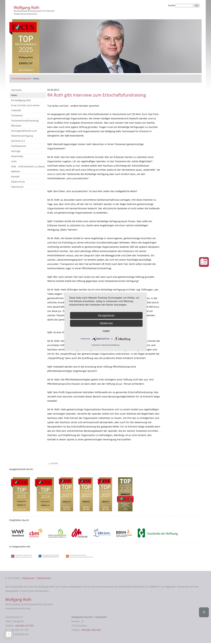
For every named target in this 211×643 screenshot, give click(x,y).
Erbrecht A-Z (18, 140)
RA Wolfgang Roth (21, 100)
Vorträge (15, 151)
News (14, 95)
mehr (106, 331)
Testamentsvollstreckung (25, 120)
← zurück (52, 463)
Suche (172, 5)
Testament (17, 115)
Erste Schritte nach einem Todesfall (25, 108)
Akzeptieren (106, 315)
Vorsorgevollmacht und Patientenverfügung (24, 133)
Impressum (17, 186)
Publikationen (18, 146)
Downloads (17, 156)
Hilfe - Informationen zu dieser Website (28, 169)
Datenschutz (18, 181)
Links (14, 161)
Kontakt (15, 176)
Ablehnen (106, 323)
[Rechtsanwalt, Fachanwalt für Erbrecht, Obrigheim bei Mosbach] (35, 13)
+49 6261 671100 (24, 625)
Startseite (16, 90)
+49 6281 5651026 (91, 629)
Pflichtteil (16, 125)
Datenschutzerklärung (110, 345)
